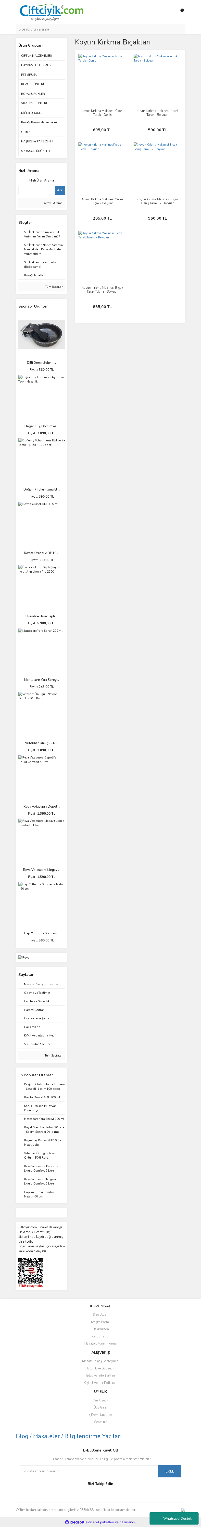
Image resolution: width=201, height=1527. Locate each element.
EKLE (169, 1471)
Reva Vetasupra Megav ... (41, 870)
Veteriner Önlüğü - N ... (41, 743)
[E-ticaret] (100, 1522)
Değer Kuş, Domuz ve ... (42, 426)
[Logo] (51, 12)
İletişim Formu (100, 1322)
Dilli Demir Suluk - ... (42, 363)
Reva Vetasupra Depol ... (42, 806)
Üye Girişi (100, 1407)
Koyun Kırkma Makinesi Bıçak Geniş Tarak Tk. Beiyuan (157, 201)
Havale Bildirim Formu (100, 1343)
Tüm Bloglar (54, 287)
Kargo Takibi (100, 1336)
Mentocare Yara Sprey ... (42, 680)
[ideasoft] (75, 1522)
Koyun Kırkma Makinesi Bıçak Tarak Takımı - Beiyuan (102, 290)
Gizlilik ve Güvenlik (100, 1368)
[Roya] (23, 957)
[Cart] (180, 12)
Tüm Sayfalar (53, 1055)
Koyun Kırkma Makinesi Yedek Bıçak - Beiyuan (102, 201)
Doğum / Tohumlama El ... (42, 489)
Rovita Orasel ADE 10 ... (41, 553)
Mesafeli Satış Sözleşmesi (100, 1361)
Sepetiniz (100, 1422)
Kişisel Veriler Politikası (100, 1383)
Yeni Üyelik (100, 1400)
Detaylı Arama (52, 203)
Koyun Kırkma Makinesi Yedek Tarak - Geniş (102, 113)
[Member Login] (170, 12)
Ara (60, 190)
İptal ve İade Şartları (100, 1375)
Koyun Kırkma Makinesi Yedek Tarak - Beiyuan (157, 113)
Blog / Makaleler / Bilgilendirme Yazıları (69, 1436)
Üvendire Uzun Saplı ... (41, 616)
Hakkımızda (100, 1329)
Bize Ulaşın (100, 1315)
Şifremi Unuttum (100, 1415)
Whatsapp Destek (177, 1518)
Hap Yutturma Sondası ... (42, 933)
